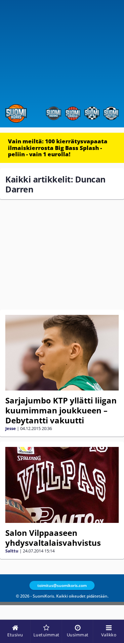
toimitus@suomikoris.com (62, 585)
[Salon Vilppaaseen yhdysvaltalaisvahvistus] (62, 485)
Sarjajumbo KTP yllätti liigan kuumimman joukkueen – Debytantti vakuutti (61, 410)
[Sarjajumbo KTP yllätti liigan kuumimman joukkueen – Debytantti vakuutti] (62, 353)
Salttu (12, 551)
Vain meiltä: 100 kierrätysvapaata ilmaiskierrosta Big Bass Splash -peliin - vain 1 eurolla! (57, 147)
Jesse (10, 428)
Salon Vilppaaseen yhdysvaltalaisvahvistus (53, 537)
